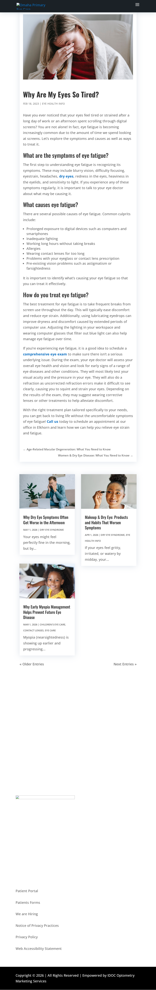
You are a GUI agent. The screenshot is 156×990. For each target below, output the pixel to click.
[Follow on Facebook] (19, 736)
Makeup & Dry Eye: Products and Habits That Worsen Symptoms (106, 522)
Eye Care (50, 630)
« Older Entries (32, 664)
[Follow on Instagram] (34, 736)
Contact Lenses (33, 630)
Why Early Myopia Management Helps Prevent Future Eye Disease (46, 612)
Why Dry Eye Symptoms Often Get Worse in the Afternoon (45, 519)
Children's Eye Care (52, 624)
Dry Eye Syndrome (52, 529)
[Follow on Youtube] (26, 736)
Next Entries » (125, 664)
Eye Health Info (53, 103)
